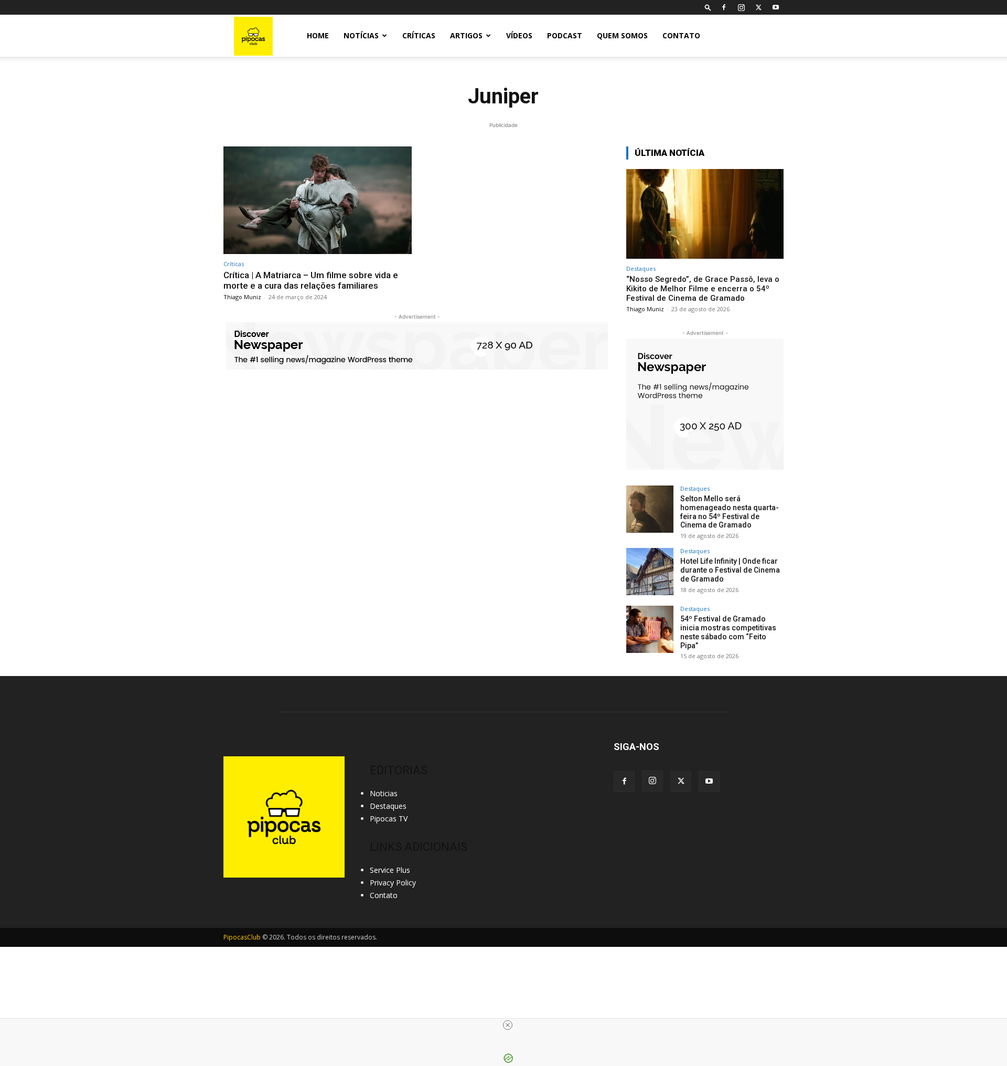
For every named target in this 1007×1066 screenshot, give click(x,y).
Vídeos (519, 35)
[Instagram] (741, 7)
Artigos (466, 35)
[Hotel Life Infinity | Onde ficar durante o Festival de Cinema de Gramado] (649, 571)
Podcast (564, 35)
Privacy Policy (393, 883)
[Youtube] (776, 7)
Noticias (384, 793)
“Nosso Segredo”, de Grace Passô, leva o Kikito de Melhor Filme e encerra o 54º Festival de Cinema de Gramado (702, 289)
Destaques (641, 268)
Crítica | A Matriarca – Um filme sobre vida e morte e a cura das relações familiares (310, 280)
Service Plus (390, 870)
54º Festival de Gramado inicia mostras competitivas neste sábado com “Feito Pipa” (728, 632)
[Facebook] (724, 7)
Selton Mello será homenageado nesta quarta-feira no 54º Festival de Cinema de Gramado (729, 511)
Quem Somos (622, 35)
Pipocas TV (389, 819)
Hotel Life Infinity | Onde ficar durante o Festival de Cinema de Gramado (730, 570)
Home (318, 35)
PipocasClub (242, 937)
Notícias (361, 35)
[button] (708, 7)
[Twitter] (758, 7)
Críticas (418, 35)
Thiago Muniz (242, 297)
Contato (681, 35)
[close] (507, 1025)
